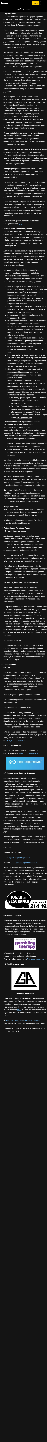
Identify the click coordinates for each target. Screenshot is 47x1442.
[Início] (5, 3)
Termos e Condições (14, 1020)
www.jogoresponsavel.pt (28, 753)
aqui (20, 224)
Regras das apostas (31, 1020)
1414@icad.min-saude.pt (15, 740)
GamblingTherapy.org (35, 959)
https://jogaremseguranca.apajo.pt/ (24, 862)
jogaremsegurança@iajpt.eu (19, 857)
